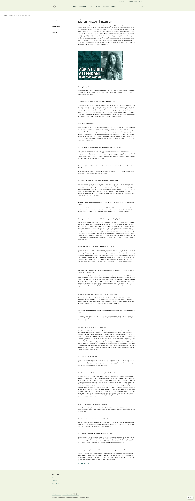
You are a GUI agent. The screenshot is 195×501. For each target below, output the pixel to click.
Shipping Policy (56, 483)
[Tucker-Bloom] (54, 6)
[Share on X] (79, 463)
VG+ (97, 6)
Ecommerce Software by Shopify (81, 497)
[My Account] (136, 6)
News (113, 6)
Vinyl (91, 6)
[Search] (132, 6)
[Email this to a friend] (88, 463)
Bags (74, 6)
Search (54, 478)
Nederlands (122, 1)
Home (5, 15)
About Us (105, 6)
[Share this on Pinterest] (85, 463)
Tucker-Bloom (60, 497)
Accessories (82, 6)
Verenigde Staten (135, 1)
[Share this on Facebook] (81, 463)
